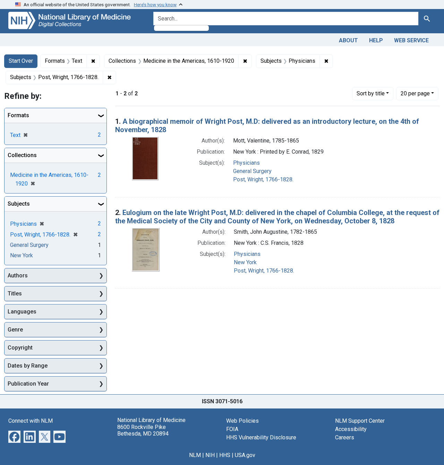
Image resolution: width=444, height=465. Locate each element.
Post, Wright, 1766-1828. (263, 179)
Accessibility (351, 429)
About (348, 40)
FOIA (232, 429)
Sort (371, 93)
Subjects (19, 203)
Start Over (21, 61)
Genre (15, 329)
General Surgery (252, 171)
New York (245, 262)
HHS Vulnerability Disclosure (261, 437)
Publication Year (28, 383)
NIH (210, 455)
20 (415, 93)
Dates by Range (28, 365)
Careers (344, 437)
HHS (224, 455)
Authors (18, 275)
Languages (22, 311)
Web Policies (242, 420)
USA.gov (245, 455)
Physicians (246, 163)
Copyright (20, 347)
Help (376, 40)
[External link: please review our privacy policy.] (14, 436)
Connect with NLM (30, 420)
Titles (15, 293)
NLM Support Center (360, 420)
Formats (18, 115)
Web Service (411, 40)
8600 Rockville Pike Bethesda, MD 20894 (143, 430)
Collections (22, 155)
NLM (195, 455)
